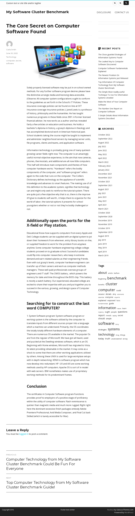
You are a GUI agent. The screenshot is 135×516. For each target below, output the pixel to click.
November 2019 (105, 224)
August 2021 (103, 189)
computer (10, 61)
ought (107, 312)
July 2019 (102, 240)
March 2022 (103, 162)
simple (109, 318)
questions (122, 311)
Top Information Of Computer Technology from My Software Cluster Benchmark (111, 85)
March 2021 (103, 209)
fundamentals (103, 304)
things (122, 335)
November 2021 (105, 177)
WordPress (128, 512)
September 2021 (105, 185)
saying (115, 316)
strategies (102, 329)
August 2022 (103, 142)
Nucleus (110, 510)
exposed (111, 300)
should (101, 318)
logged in (23, 433)
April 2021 (102, 205)
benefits (101, 285)
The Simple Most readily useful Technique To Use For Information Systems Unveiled (113, 95)
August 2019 (103, 236)
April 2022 (102, 158)
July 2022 (102, 146)
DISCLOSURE (104, 12)
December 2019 (105, 220)
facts (118, 300)
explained (102, 300)
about (102, 272)
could (118, 290)
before (116, 273)
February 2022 (104, 166)
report (101, 315)
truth (107, 338)
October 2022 (104, 134)
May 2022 (102, 154)
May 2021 (102, 201)
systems (114, 329)
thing (117, 335)
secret (18, 61)
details (108, 294)
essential (101, 297)
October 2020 (104, 212)
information (107, 307)
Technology (11, 57)
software (10, 63)
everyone (109, 297)
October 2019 (104, 228)
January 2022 (103, 170)
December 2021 (105, 174)
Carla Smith (11, 50)
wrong (125, 339)
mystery (101, 312)
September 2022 (105, 138)
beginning (102, 279)
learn (124, 308)
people (114, 312)
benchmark (117, 278)
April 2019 (102, 251)
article (110, 273)
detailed (101, 294)
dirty (114, 294)
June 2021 (102, 197)
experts (117, 297)
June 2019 (102, 244)
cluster (111, 283)
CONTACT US (122, 12)
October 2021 (104, 181)
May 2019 (102, 247)
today (101, 338)
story (117, 324)
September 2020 (105, 216)
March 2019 (103, 255)
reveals (108, 315)
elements (120, 294)
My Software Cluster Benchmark (37, 12)
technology (106, 334)
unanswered (116, 339)
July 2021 (102, 193)
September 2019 (105, 232)
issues (119, 308)
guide (111, 303)
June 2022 (102, 150)
